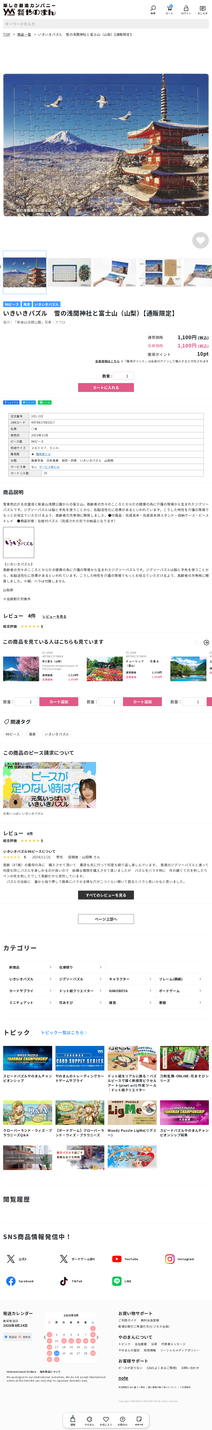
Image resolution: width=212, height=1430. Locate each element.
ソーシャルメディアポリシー (180, 1350)
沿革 (154, 1344)
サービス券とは (49, 467)
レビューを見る (54, 616)
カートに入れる (106, 387)
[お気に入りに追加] (200, 240)
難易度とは (43, 454)
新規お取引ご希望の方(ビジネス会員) (144, 1326)
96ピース (13, 734)
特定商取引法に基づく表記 (131, 1387)
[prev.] (196, 642)
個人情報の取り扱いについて (162, 1387)
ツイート (30, 402)
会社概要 (141, 1344)
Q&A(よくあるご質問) (162, 1368)
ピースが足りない (130, 1368)
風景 (32, 734)
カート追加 (58, 701)
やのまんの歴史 (129, 1350)
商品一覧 (24, 34)
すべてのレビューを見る (106, 895)
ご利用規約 (185, 1387)
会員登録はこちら (107, 361)
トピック (124, 1344)
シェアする (12, 402)
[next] (206, 642)
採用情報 (150, 1350)
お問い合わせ (190, 1368)
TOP (6, 34)
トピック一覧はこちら (62, 1032)
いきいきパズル (57, 734)
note (123, 1378)
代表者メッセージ (173, 1344)
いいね (47, 402)
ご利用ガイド (127, 1320)
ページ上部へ (106, 919)
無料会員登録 (150, 1320)
